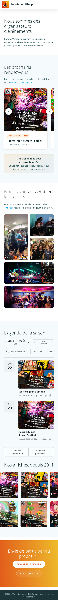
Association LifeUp (21, 4)
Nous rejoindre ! (29, 573)
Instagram (26, 82)
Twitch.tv (8, 207)
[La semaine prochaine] (52, 342)
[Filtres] (50, 351)
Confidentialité (29, 597)
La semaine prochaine (40, 452)
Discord (14, 82)
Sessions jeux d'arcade (31, 391)
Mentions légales (47, 594)
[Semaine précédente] (34, 342)
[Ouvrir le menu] (52, 4)
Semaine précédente (17, 452)
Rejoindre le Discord (29, 564)
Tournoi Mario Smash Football (27, 433)
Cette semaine (43, 342)
